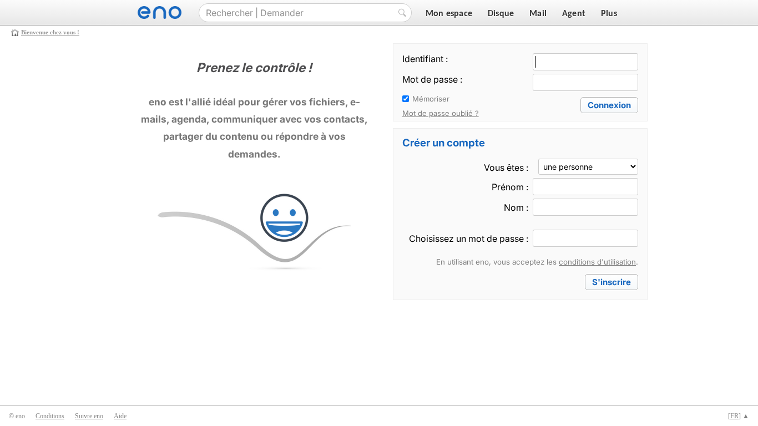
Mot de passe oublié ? (440, 113)
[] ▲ (738, 416)
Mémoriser (430, 98)
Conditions (50, 416)
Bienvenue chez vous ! (50, 32)
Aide (120, 416)
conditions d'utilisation (597, 261)
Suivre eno (89, 416)
